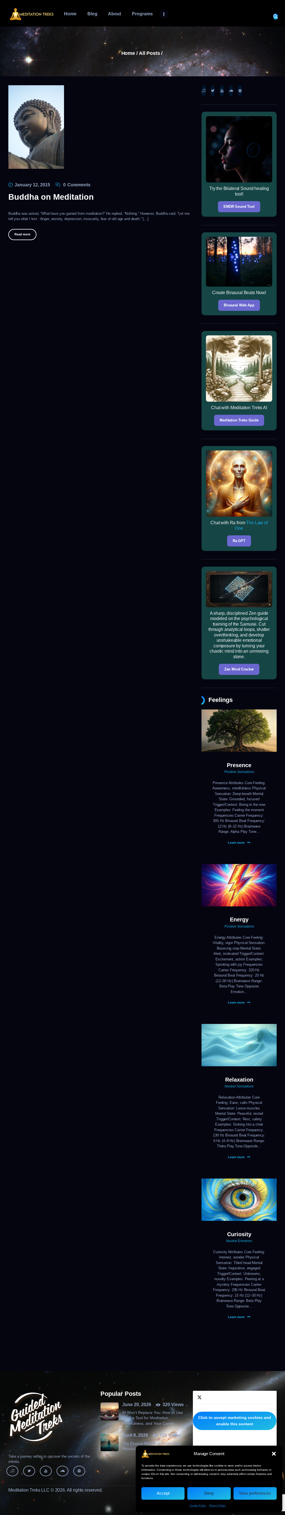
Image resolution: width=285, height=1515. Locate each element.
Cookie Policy (198, 1505)
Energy (239, 919)
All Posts (149, 53)
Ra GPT (239, 541)
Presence (239, 765)
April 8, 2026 (135, 1435)
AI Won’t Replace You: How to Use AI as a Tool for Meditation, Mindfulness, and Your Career (152, 1418)
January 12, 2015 (32, 184)
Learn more (236, 842)
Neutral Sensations (239, 1086)
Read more (22, 234)
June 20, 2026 (136, 1404)
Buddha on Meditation (51, 196)
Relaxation (239, 1080)
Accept (163, 1493)
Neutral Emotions (239, 1241)
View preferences (255, 1493)
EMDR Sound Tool (239, 206)
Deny (209, 1493)
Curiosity (239, 1234)
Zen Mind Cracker (239, 669)
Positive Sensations (239, 772)
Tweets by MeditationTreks (234, 1420)
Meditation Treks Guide (239, 420)
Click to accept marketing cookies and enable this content (234, 1420)
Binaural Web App (239, 305)
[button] (274, 1454)
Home (128, 53)
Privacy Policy (217, 1505)
